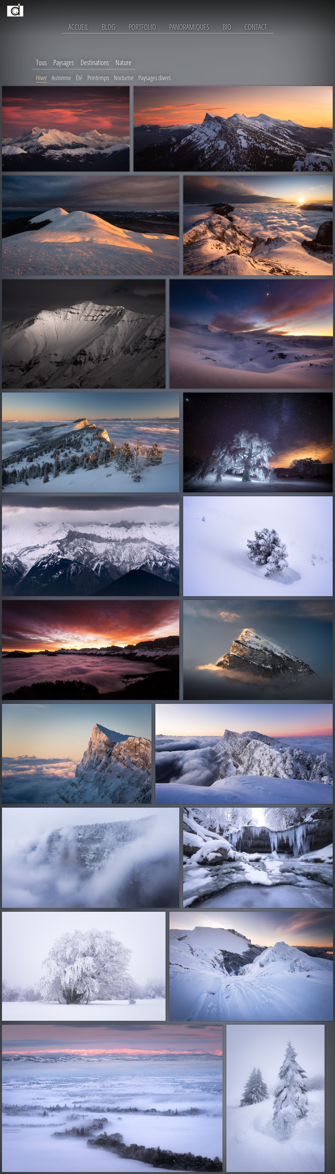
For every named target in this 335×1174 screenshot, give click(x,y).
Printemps (98, 77)
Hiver (41, 77)
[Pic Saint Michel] (76, 754)
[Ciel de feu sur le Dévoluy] (66, 129)
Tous (41, 62)
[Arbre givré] (84, 966)
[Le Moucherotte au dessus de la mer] (90, 442)
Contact (255, 27)
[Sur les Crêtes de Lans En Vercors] (233, 129)
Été (79, 77)
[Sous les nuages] (90, 546)
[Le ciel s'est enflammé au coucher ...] (90, 650)
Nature (123, 62)
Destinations (94, 62)
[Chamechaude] (258, 650)
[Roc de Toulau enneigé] (251, 966)
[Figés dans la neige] (275, 1098)
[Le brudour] (258, 858)
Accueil (78, 27)
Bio (226, 27)
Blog (108, 27)
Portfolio (142, 27)
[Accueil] (15, 21)
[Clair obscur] (84, 334)
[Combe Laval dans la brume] (90, 858)
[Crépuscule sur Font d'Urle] (251, 334)
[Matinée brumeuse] (112, 1098)
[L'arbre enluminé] (258, 442)
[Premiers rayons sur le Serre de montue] (90, 225)
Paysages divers (154, 77)
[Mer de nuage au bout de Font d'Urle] (258, 225)
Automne (61, 77)
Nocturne (123, 77)
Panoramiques (189, 27)
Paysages (63, 62)
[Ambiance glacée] (258, 546)
